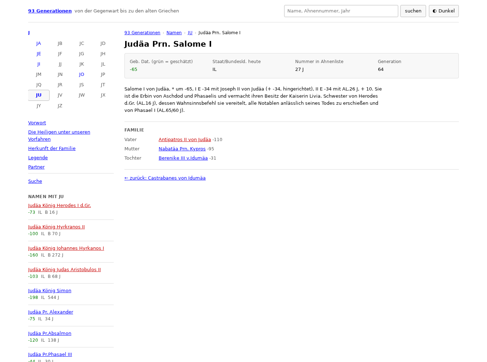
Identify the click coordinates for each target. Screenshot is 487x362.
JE (39, 53)
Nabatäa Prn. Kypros (182, 148)
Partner (36, 167)
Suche (35, 181)
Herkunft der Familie (52, 148)
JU (39, 95)
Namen (174, 32)
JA (38, 43)
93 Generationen (50, 11)
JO (81, 74)
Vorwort (37, 122)
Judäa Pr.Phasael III (50, 354)
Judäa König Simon (49, 290)
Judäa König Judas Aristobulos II (64, 269)
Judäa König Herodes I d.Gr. (59, 205)
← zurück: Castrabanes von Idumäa (165, 178)
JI (38, 64)
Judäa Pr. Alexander (50, 312)
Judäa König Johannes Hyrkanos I (66, 248)
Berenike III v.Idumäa (183, 158)
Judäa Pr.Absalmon (49, 333)
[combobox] (341, 11)
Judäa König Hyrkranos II (56, 226)
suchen (413, 11)
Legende (38, 157)
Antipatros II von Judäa (185, 139)
